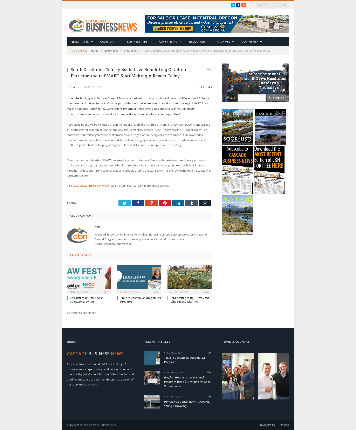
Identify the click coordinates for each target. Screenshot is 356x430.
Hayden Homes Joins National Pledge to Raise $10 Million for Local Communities (187, 382)
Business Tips (137, 42)
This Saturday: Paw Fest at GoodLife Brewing (86, 299)
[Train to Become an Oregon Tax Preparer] (139, 279)
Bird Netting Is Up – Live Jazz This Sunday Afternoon (190, 299)
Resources (197, 42)
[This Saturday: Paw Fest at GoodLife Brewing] (89, 279)
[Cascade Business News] (105, 23)
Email (230, 98)
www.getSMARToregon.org (90, 185)
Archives (223, 42)
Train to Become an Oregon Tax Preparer (184, 360)
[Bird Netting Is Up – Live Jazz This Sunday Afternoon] (189, 279)
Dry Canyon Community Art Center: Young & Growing (187, 404)
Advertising (168, 42)
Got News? (249, 42)
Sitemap (284, 425)
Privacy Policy (267, 425)
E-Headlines (205, 86)
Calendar (107, 42)
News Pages (80, 42)
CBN (72, 86)
